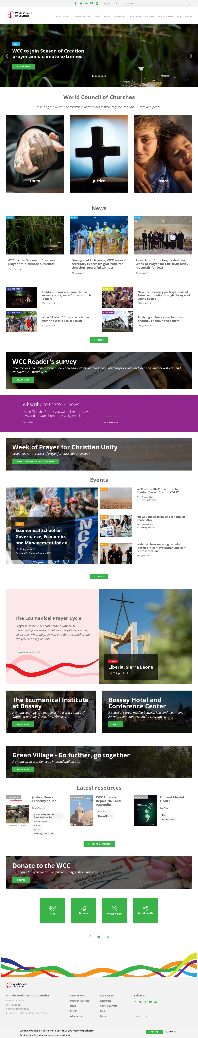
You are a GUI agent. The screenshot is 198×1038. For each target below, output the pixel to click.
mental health (168, 819)
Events (107, 16)
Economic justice (99, 157)
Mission (35, 151)
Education (35, 135)
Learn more (23, 66)
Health (99, 146)
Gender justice (99, 135)
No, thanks (170, 1032)
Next (191, 56)
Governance (103, 812)
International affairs (163, 157)
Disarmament (163, 135)
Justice (37, 825)
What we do (119, 16)
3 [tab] (99, 76)
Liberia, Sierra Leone (130, 667)
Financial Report (105, 816)
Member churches (82, 16)
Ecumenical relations (35, 141)
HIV (163, 815)
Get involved (135, 16)
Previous (7, 56)
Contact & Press (165, 16)
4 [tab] (102, 76)
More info (75, 1035)
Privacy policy (27, 422)
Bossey (188, 16)
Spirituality (35, 157)
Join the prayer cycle (29, 652)
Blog (179, 16)
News (97, 16)
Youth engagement (35, 146)
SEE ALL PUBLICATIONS (99, 844)
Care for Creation (99, 141)
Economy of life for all (43, 833)
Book (116, 724)
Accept (154, 1032)
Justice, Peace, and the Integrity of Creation (44, 815)
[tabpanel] (99, 56)
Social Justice (99, 151)
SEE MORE (99, 340)
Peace (37, 829)
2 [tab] (95, 76)
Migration (162, 141)
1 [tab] (92, 76)
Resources (149, 16)
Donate (21, 880)
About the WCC (63, 16)
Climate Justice (40, 821)
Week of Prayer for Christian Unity (35, 461)
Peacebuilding (162, 151)
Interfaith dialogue (163, 146)
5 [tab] (105, 76)
